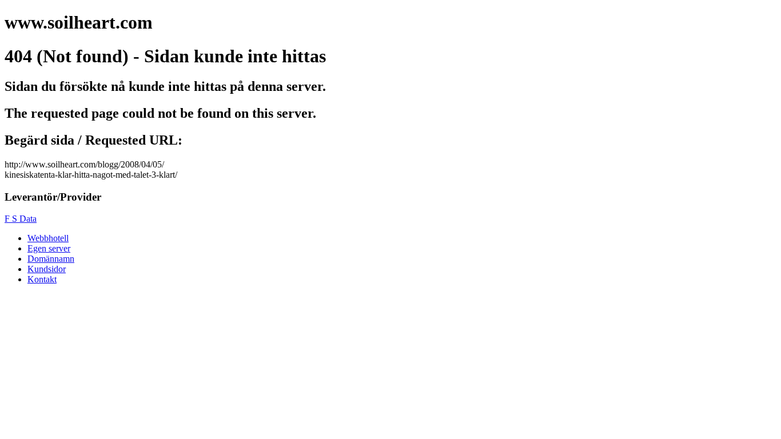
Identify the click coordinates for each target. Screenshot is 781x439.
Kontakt (42, 279)
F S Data (21, 219)
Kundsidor (46, 269)
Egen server (48, 248)
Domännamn (50, 259)
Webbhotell (48, 238)
